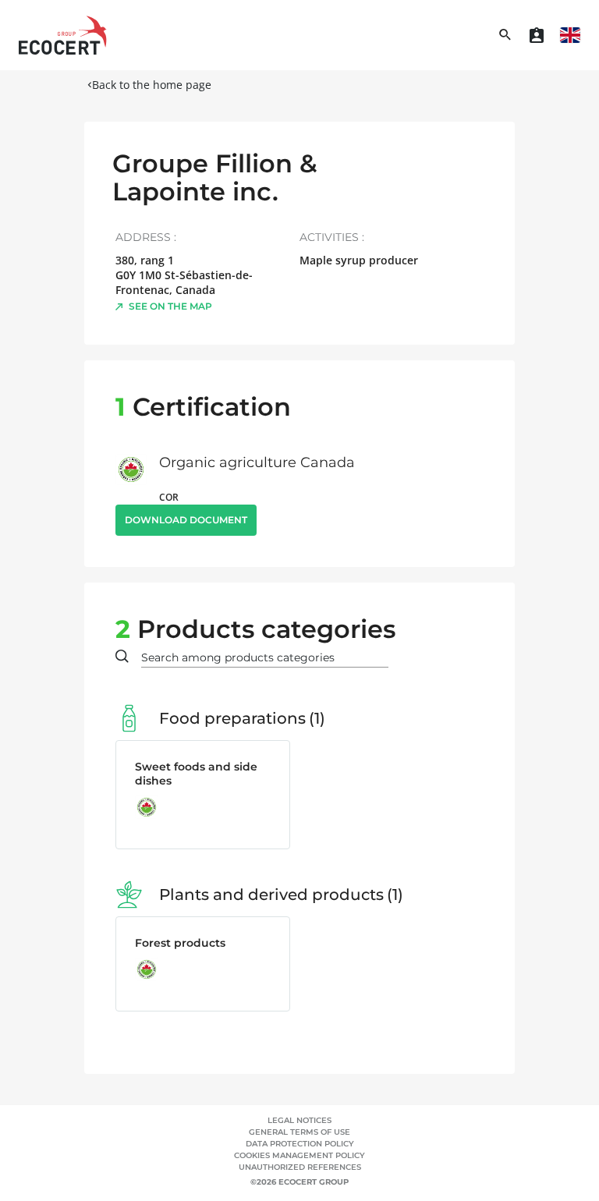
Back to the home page (151, 84)
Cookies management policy (299, 1155)
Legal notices (299, 1120)
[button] (570, 35)
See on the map (170, 306)
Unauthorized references (300, 1167)
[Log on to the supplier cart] (536, 35)
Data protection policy (300, 1144)
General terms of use (299, 1132)
